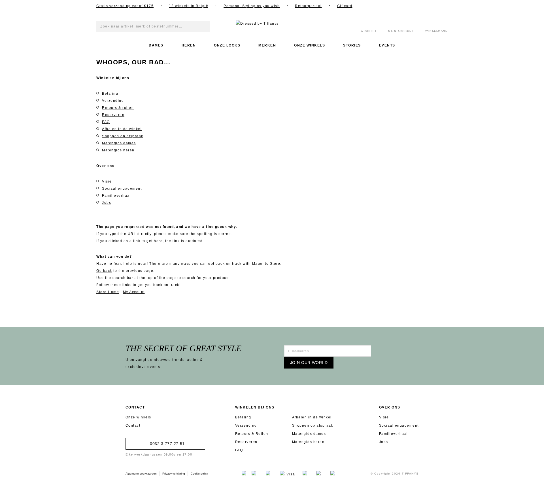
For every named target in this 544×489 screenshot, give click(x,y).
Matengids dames (119, 143)
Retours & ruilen (118, 108)
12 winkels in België (188, 6)
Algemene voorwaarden (141, 473)
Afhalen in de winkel (122, 129)
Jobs (106, 203)
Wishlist (369, 31)
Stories (352, 45)
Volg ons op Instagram (401, 5)
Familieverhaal (116, 196)
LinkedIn (415, 5)
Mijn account (401, 31)
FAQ (106, 122)
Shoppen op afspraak (122, 136)
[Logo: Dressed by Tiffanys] (272, 23)
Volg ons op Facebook (386, 5)
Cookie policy (199, 473)
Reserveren (113, 115)
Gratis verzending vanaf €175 (125, 6)
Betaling (110, 94)
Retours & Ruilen (251, 434)
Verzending (113, 101)
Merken (267, 45)
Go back (104, 271)
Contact (133, 425)
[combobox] (153, 26)
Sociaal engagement (122, 188)
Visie (107, 181)
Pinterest (429, 5)
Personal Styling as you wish (252, 6)
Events (387, 45)
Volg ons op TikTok (443, 5)
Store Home (107, 292)
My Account (134, 292)
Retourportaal (308, 6)
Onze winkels (309, 45)
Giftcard (344, 6)
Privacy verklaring (173, 473)
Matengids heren (118, 150)
